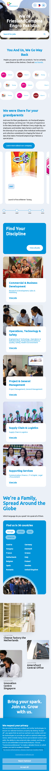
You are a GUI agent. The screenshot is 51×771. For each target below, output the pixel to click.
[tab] (10, 532)
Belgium (9, 561)
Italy (26, 557)
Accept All (24, 767)
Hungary (9, 549)
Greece (27, 553)
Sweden (28, 565)
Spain (8, 565)
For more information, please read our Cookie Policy (23, 750)
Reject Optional (24, 761)
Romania (9, 570)
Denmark (28, 549)
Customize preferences (24, 754)
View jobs (13, 298)
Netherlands (11, 557)
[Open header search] (35, 5)
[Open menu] (43, 5)
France (9, 553)
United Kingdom (31, 570)
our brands (39, 62)
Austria (9, 545)
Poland (27, 561)
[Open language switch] (39, 5)
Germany (28, 545)
